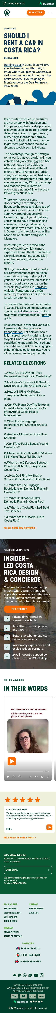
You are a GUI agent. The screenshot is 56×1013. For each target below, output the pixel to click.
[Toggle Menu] (50, 12)
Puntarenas (24, 290)
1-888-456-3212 (15, 3)
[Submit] (49, 870)
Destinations (11, 916)
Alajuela (9, 290)
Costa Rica (11, 58)
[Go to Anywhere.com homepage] (7, 12)
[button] (8, 776)
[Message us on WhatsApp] (25, 975)
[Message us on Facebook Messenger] (30, 975)
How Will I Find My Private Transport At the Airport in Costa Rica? (24, 395)
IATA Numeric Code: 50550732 (28, 985)
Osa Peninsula (38, 82)
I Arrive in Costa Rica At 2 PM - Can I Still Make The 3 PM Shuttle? (28, 454)
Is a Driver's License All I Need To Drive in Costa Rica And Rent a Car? (27, 384)
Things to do (10, 921)
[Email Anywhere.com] (14, 975)
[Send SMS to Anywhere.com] (20, 975)
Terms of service (13, 936)
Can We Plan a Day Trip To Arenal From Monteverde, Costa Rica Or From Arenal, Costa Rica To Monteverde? (27, 410)
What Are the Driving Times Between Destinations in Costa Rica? (28, 374)
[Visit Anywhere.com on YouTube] (36, 975)
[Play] (12, 761)
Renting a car (13, 65)
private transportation (22, 330)
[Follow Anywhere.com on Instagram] (41, 975)
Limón (39, 290)
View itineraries (12, 912)
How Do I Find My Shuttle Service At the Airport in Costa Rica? (27, 477)
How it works (36, 908)
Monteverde (12, 82)
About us (34, 912)
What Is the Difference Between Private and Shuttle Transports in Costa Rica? (26, 466)
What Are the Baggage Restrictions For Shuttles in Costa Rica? (25, 424)
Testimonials (11, 908)
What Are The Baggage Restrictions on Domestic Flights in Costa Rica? (26, 488)
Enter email (12, 870)
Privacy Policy (19, 883)
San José (41, 287)
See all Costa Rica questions (19, 528)
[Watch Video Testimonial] (49, 827)
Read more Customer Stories (19, 838)
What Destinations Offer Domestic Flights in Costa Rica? (24, 499)
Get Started (19, 609)
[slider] (6, 771)
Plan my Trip (35, 12)
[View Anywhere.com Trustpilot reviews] (46, 3)
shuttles (23, 328)
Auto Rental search (30, 311)
